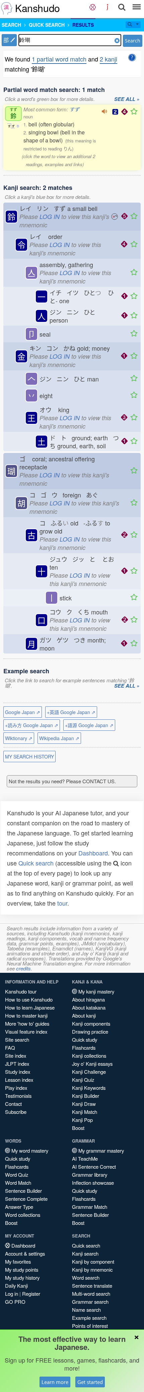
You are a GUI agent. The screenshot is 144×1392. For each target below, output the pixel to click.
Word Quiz (16, 1174)
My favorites (18, 1261)
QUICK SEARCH (47, 24)
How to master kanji (26, 1015)
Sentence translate (92, 1285)
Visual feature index (26, 1031)
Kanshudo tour (21, 991)
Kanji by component (93, 1261)
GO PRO (15, 1301)
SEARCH (11, 24)
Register (31, 1293)
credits (23, 968)
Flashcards (83, 1047)
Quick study (84, 1039)
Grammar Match (89, 1206)
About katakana (88, 1007)
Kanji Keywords (88, 1087)
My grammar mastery (100, 1150)
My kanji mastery (95, 991)
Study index (17, 1071)
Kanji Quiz (83, 1079)
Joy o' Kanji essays (92, 1063)
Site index (15, 1055)
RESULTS (83, 24)
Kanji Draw (84, 1103)
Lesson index (19, 1079)
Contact (13, 1103)
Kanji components (91, 1023)
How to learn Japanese (30, 1007)
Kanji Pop (82, 1119)
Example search (89, 1317)
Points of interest (90, 1325)
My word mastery (29, 1150)
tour (62, 903)
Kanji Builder (85, 1095)
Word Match (18, 1182)
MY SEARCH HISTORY (29, 756)
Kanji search (85, 1253)
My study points (21, 1269)
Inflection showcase (93, 1182)
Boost (78, 1127)
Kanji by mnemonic (92, 1269)
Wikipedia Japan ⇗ (59, 738)
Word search (85, 1277)
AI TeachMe (85, 1158)
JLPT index (17, 1063)
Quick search (36, 862)
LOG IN (50, 216)
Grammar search (90, 1301)
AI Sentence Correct (94, 1166)
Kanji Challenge (89, 1071)
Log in (11, 1293)
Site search (17, 1039)
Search (132, 40)
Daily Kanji (16, 1285)
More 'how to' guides (27, 1023)
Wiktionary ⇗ (18, 738)
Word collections (22, 1214)
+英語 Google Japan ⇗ (71, 712)
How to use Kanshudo (29, 999)
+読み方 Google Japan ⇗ (31, 725)
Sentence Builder (23, 1190)
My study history (22, 1277)
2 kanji (108, 58)
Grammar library (89, 1174)
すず (74, 109)
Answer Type (19, 1206)
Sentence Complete (26, 1198)
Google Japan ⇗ (22, 712)
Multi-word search (91, 1293)
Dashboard (93, 852)
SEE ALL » (126, 99)
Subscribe (15, 1111)
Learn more (55, 1382)
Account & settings (25, 1253)
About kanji (84, 1015)
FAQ (10, 1047)
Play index (16, 1087)
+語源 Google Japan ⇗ (89, 725)
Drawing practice (90, 1031)
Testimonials (18, 1095)
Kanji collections (89, 1055)
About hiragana (88, 999)
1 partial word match (59, 58)
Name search (86, 1309)
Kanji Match (84, 1111)
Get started (90, 1382)
